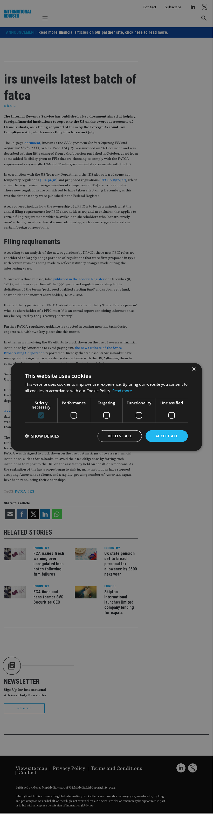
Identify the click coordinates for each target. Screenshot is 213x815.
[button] (42, 436)
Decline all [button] (120, 435)
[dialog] (106, 407)
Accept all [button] (166, 435)
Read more (122, 390)
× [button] (194, 369)
